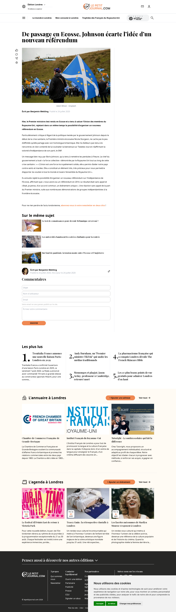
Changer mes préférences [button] (130, 604)
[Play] (146, 17)
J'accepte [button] (99, 604)
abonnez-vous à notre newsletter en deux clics (83, 205)
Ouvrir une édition (73, 579)
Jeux (86, 594)
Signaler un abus (73, 598)
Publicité (69, 587)
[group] (146, 17)
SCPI (87, 580)
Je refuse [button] (111, 604)
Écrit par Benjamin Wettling (35, 111)
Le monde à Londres (42, 18)
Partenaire (70, 583)
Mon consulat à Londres (66, 18)
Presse (68, 590)
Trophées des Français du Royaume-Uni (101, 18)
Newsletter (56, 583)
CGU (67, 594)
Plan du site (73, 608)
